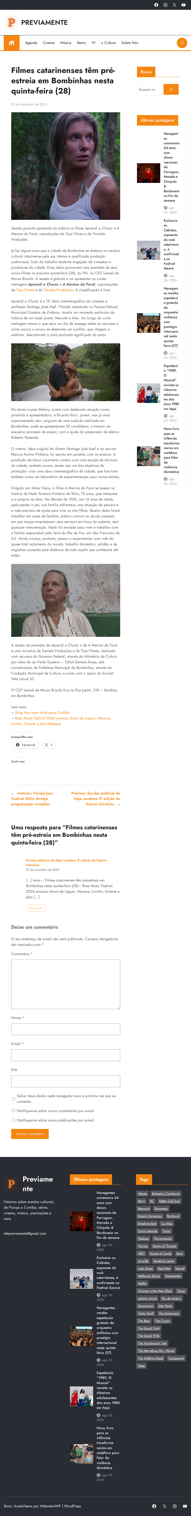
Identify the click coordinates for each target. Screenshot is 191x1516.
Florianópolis (163, 1238)
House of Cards (160, 1253)
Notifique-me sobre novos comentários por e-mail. (56, 1110)
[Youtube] (183, 5)
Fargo (166, 1231)
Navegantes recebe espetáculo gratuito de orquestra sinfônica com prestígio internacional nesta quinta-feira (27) (171, 317)
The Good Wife (149, 1335)
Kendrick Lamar (164, 1260)
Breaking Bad (147, 1223)
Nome (17, 1017)
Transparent (176, 1358)
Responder (36, 908)
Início (11, 42)
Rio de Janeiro (171, 1298)
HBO (141, 1253)
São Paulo (165, 1305)
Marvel (179, 1268)
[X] (174, 5)
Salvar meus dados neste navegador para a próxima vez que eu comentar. (66, 1098)
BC (152, 1201)
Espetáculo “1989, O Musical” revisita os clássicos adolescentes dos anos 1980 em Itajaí (171, 387)
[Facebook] (156, 5)
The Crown (162, 1320)
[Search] (171, 89)
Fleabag (143, 1238)
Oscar (181, 1290)
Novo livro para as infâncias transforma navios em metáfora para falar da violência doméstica (171, 450)
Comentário (22, 954)
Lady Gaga (145, 1268)
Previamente (44, 22)
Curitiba (166, 1223)
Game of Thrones (165, 1246)
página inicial (147, 1298)
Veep (141, 1365)
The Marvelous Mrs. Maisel (156, 1350)
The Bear (144, 1320)
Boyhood (173, 1216)
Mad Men (164, 1268)
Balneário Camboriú (166, 1193)
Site (14, 1069)
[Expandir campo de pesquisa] (182, 43)
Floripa (143, 1246)
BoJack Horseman (150, 1216)
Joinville (143, 1260)
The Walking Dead (150, 1358)
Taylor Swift (146, 1313)
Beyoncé (144, 1208)
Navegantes (173, 1275)
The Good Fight (149, 1328)
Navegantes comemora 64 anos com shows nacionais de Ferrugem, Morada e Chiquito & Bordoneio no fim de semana (172, 167)
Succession (145, 1305)
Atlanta (142, 1193)
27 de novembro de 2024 (42, 869)
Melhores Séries (149, 1275)
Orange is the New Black (155, 1290)
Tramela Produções (58, 290)
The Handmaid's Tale (152, 1343)
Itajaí (179, 1253)
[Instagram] (165, 5)
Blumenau (161, 1208)
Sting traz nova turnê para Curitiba (42, 712)
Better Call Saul (169, 1201)
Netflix (142, 1283)
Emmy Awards (147, 1231)
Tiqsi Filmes (25, 290)
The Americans (169, 1313)
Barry (141, 1201)
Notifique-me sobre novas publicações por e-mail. (56, 1120)
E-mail (17, 1043)
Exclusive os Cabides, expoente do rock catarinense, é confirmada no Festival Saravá (171, 244)
